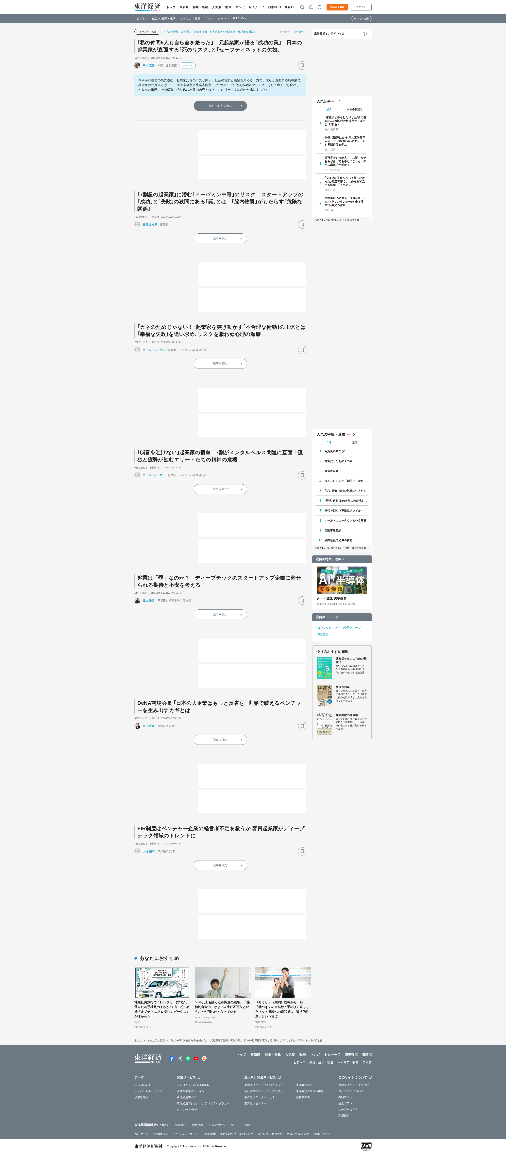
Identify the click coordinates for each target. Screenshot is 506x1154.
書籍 (288, 7)
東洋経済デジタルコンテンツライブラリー (203, 1103)
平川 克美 (149, 65)
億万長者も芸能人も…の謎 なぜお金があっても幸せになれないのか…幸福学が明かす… (345, 161)
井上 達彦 (149, 600)
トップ (171, 7)
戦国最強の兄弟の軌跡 (338, 540)
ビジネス (142, 18)
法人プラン (345, 1103)
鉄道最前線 (332, 471)
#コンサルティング (328, 627)
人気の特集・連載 (331, 434)
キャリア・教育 (190, 18)
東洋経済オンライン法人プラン (263, 1085)
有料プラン (345, 1097)
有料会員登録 (337, 7)
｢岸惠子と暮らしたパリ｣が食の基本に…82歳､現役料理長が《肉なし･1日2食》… (345, 121)
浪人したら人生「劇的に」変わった (346, 480)
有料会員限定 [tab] (355, 109)
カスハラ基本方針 (298, 1133)
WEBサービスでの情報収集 (151, 1133)
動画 (228, 7)
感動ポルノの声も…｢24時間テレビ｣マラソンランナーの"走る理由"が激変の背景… (345, 201)
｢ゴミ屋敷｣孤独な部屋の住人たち (345, 490)
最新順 (184, 7)
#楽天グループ (352, 627)
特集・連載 (200, 7)
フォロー (187, 65)
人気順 (217, 7)
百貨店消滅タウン (336, 451)
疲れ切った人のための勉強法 (351, 660)
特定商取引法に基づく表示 (236, 1133)
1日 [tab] (329, 442)
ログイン (361, 7)
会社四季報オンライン (191, 1091)
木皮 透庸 (149, 726)
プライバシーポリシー (186, 1133)
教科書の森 (303, 1097)
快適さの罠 (343, 687)
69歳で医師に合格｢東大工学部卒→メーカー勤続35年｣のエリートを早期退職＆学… (345, 141)
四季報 (273, 7)
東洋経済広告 (304, 1085)
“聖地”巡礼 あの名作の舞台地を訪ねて (346, 500)
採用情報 (197, 1125)
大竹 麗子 (149, 851)
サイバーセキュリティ (148, 1091)
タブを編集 (363, 18)
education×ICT (143, 1085)
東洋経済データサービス (259, 1097)
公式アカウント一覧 (221, 1125)
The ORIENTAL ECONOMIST (195, 1085)
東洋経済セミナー (255, 1103)
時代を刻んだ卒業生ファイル (343, 510)
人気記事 (324, 101)
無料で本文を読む (220, 105)
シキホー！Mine (187, 1109)
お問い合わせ (321, 1133)
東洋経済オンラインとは (329, 33)
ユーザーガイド (348, 1109)
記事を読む (220, 238)
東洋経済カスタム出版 (310, 1091)
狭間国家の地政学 (347, 715)
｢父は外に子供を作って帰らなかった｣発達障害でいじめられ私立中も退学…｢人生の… (345, 181)
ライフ (209, 18)
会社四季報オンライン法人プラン (265, 1091)
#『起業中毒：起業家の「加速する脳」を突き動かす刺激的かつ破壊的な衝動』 (210, 31)
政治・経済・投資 (164, 18)
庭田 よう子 (150, 224)
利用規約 (343, 1115)
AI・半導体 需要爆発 (331, 598)
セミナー (255, 7)
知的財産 (210, 1133)
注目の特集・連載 (328, 559)
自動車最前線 (333, 530)
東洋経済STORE (187, 1097)
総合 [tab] (329, 109)
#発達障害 (322, 634)
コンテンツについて (350, 1091)
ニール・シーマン (154, 350)
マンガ (240, 7)
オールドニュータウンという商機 (345, 520)
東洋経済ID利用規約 (270, 1133)
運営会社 (180, 1125)
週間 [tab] (354, 442)
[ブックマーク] (302, 65)
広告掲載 (245, 1125)
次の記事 (298, 31)
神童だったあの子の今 (338, 461)
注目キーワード (327, 617)
